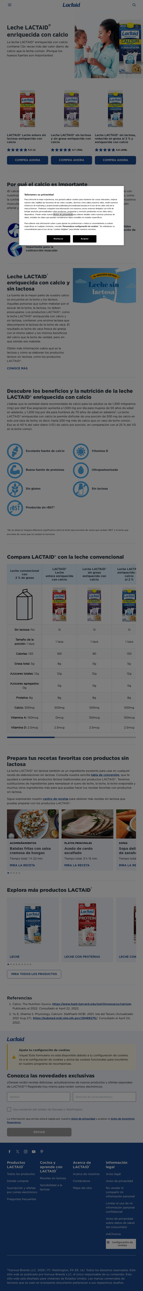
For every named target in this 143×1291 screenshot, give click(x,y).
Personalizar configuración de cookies (80, 226)
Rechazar (58, 239)
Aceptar (85, 239)
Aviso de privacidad (63, 214)
